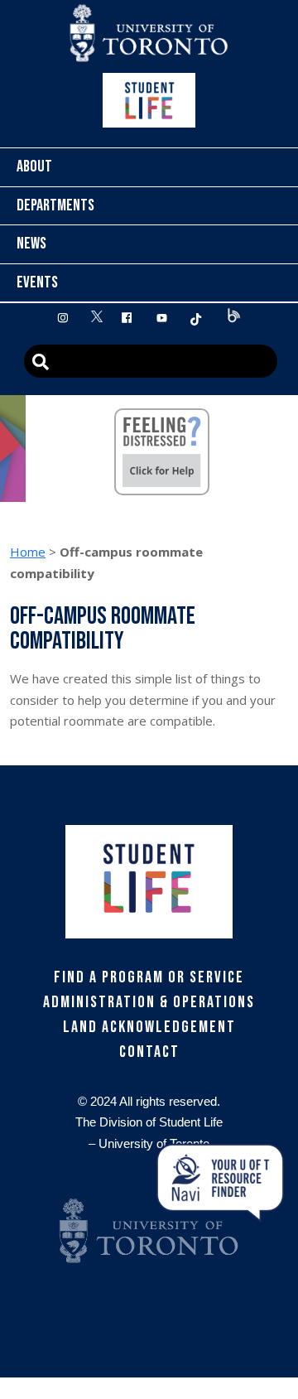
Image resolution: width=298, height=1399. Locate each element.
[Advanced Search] (150, 361)
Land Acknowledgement (149, 1027)
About (34, 166)
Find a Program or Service (149, 977)
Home (28, 551)
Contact (149, 1052)
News (31, 243)
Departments (55, 205)
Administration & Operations (149, 1002)
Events (37, 282)
